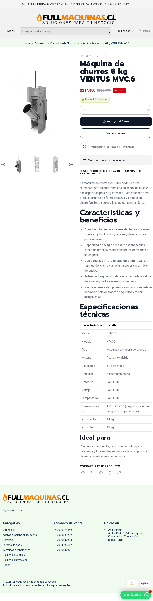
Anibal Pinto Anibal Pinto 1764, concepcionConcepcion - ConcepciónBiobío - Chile (125, 534)
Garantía (8, 539)
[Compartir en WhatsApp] (101, 473)
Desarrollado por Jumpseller (54, 585)
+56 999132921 (62, 550)
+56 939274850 (62, 529)
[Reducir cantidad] (83, 109)
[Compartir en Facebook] (83, 473)
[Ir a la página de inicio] (76, 18)
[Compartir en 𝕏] (92, 473)
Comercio (40, 43)
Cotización (9, 529)
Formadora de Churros (63, 43)
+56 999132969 (62, 534)
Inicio (27, 43)
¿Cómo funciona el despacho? (20, 534)
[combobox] (65, 31)
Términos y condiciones (16, 550)
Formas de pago (12, 544)
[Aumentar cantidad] (148, 109)
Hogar (6, 564)
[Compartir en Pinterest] (110, 473)
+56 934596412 (62, 544)
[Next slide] (70, 164)
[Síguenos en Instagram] (17, 510)
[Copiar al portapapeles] (119, 473)
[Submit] (108, 31)
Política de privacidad (15, 559)
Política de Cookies (14, 554)
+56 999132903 (62, 539)
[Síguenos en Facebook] (23, 510)
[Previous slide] (4, 164)
